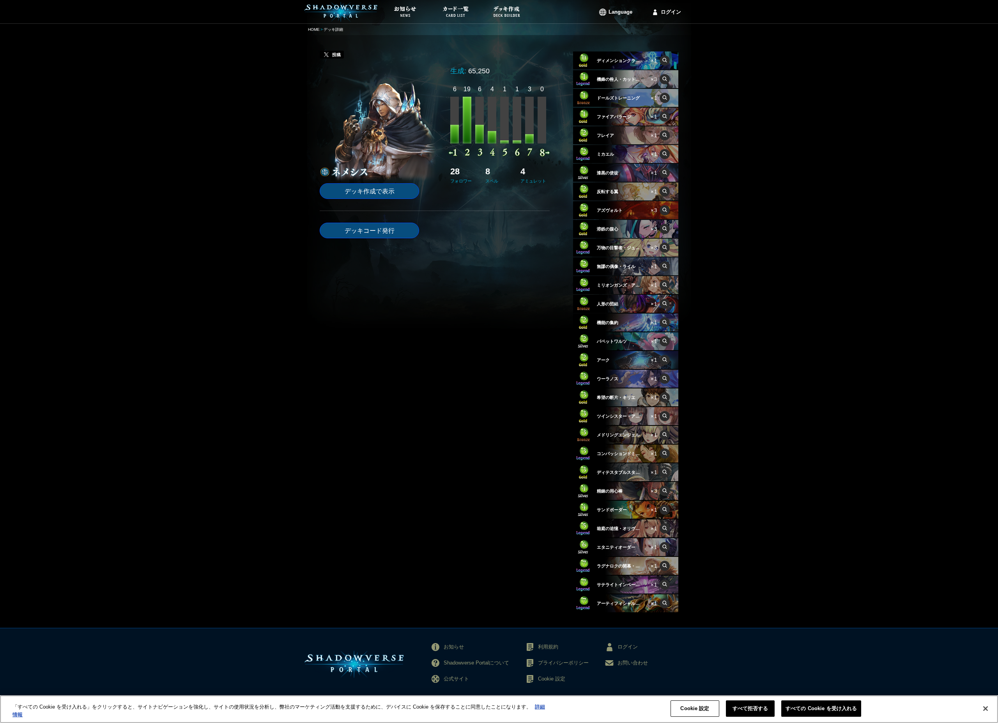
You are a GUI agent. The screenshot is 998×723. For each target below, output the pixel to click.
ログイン (671, 12)
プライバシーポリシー (563, 663)
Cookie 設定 (694, 708)
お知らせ (454, 647)
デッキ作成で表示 (370, 191)
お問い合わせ (633, 663)
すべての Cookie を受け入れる (821, 708)
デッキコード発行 (370, 230)
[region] (499, 709)
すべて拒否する (750, 708)
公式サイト (456, 679)
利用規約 (548, 647)
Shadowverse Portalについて (476, 663)
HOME (314, 29)
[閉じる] (985, 708)
